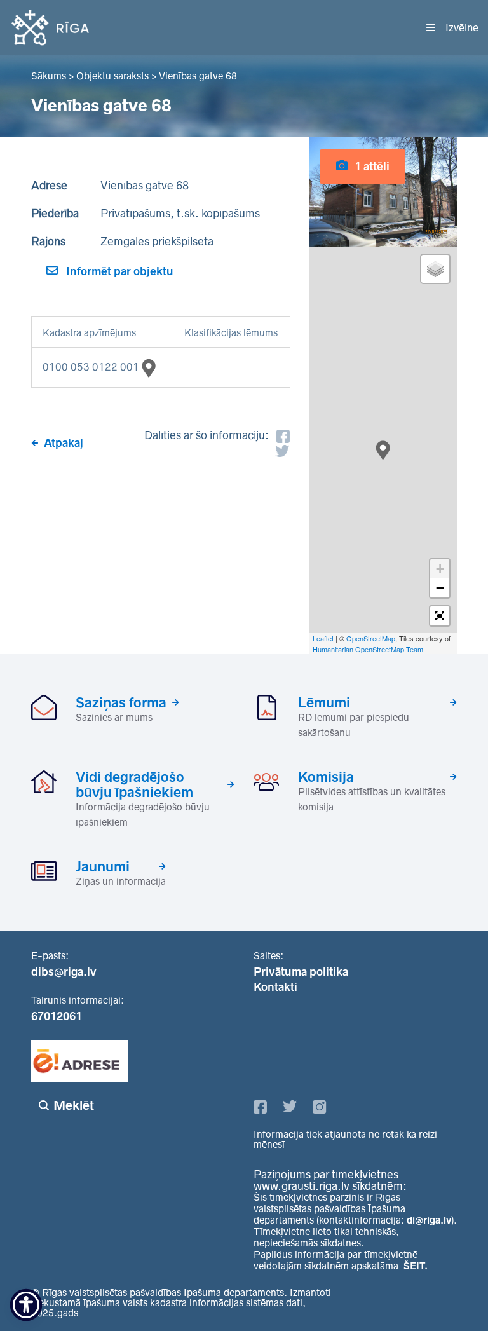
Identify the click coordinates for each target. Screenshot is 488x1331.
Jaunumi (103, 866)
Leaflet (323, 638)
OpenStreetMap (370, 638)
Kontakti (275, 987)
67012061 (56, 1016)
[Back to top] (452, 1295)
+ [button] (440, 569)
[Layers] (435, 269)
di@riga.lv (429, 1220)
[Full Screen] (439, 615)
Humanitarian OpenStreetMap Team (368, 649)
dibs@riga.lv (64, 972)
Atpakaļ (63, 443)
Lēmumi (324, 702)
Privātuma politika (301, 972)
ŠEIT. (415, 1265)
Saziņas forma (121, 702)
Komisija (326, 776)
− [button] (440, 588)
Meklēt (73, 1105)
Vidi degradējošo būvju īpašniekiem (134, 784)
